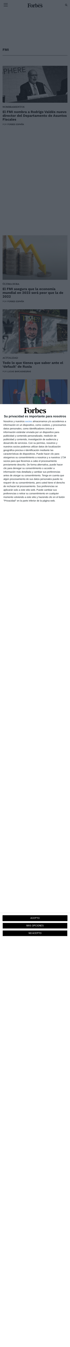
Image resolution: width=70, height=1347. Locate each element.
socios (28, 421)
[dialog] (35, 875)
